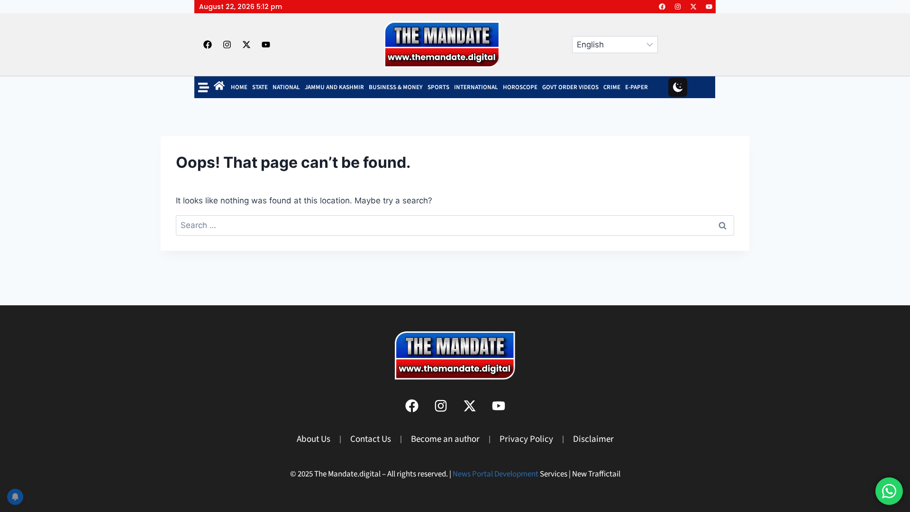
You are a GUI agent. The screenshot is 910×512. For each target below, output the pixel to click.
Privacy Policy (526, 439)
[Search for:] (455, 225)
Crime (611, 87)
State (260, 87)
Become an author (445, 439)
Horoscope (520, 87)
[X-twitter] (693, 6)
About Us (313, 439)
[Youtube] (709, 6)
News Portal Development (495, 474)
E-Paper (636, 87)
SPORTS (438, 87)
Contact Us (370, 439)
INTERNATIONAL (476, 87)
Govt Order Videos (570, 87)
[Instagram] (677, 6)
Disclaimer (593, 439)
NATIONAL (286, 87)
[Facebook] (662, 6)
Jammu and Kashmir (334, 87)
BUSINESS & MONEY (396, 87)
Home (239, 87)
